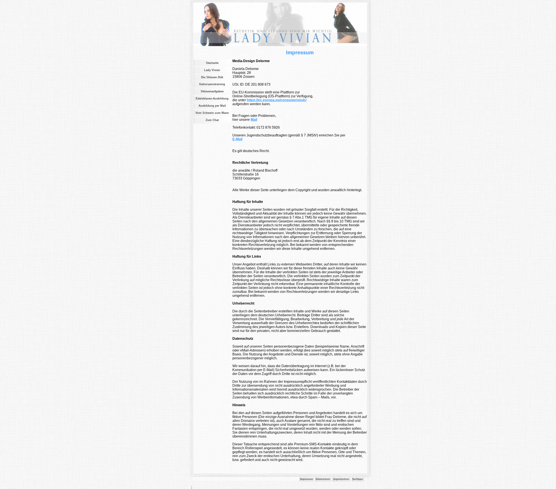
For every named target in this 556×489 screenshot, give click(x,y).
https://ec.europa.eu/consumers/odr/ (276, 100)
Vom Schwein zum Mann (212, 112)
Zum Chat (212, 120)
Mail (254, 119)
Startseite (212, 63)
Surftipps (357, 479)
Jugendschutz (341, 479)
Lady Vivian (212, 70)
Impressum (306, 479)
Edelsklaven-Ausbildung (212, 98)
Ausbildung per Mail (212, 105)
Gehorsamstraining (212, 84)
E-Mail (237, 139)
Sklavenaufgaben (212, 91)
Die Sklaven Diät (212, 77)
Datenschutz (323, 479)
